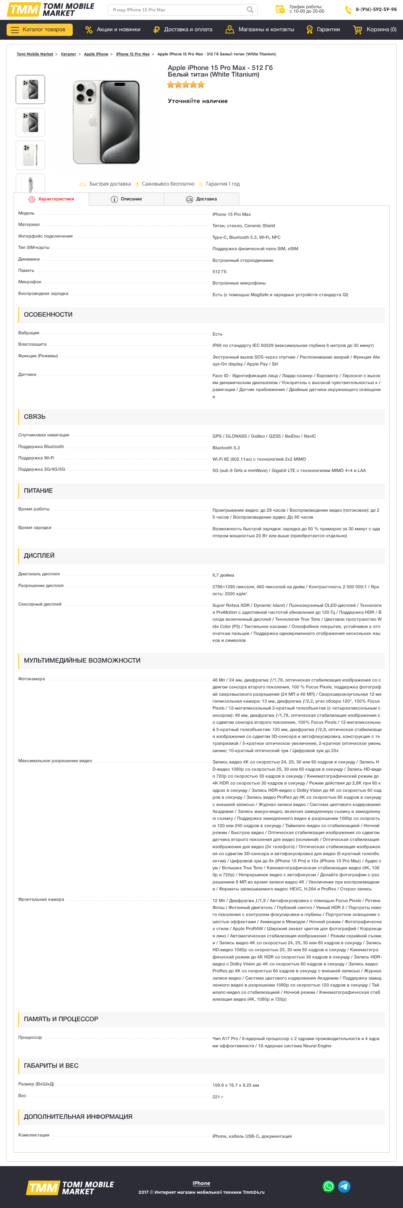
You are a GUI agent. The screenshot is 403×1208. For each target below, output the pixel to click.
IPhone (201, 1183)
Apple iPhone (96, 54)
